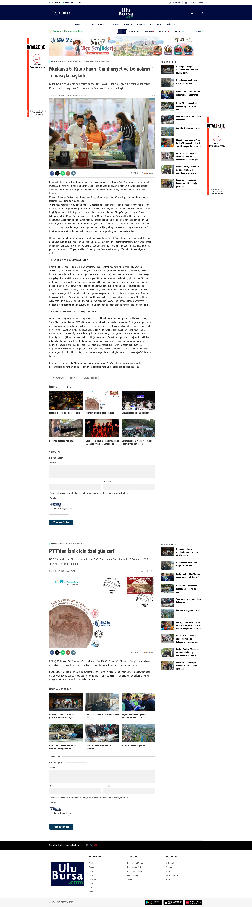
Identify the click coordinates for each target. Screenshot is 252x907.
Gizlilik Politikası (172, 875)
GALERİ (56, 3)
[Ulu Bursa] (126, 18)
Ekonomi (101, 24)
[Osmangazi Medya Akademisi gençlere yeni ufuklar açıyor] (167, 73)
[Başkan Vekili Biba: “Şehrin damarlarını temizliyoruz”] (167, 98)
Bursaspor (89, 24)
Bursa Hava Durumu (134, 871)
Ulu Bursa (92, 879)
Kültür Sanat (114, 24)
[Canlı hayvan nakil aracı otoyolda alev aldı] (167, 87)
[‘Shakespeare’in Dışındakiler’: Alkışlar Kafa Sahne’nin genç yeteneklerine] (102, 428)
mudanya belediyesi (90, 378)
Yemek (158, 24)
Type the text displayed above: (61, 509)
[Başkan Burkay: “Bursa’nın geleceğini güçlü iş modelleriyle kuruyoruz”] (167, 173)
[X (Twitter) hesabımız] (55, 13)
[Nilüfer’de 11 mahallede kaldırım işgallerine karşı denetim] (167, 110)
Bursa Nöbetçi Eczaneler (134, 24)
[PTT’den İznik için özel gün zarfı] (102, 400)
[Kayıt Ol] (192, 13)
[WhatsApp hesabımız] (68, 13)
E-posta (107, 482)
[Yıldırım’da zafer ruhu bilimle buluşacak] (167, 123)
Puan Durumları (133, 875)
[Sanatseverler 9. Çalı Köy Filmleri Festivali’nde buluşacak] (138, 428)
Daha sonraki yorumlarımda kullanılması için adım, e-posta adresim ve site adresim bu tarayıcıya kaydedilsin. (90, 493)
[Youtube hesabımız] (64, 13)
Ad (51, 482)
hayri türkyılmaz (58, 378)
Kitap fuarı (74, 378)
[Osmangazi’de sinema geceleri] (138, 400)
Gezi (150, 24)
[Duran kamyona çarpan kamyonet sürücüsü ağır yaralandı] (167, 187)
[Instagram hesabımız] (60, 13)
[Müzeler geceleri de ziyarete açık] (66, 400)
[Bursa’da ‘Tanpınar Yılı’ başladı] (66, 428)
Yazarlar (169, 867)
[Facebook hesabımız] (51, 13)
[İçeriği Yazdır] (73, 173)
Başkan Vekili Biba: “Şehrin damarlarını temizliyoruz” (72, 31)
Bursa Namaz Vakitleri (135, 867)
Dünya (91, 883)
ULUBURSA (170, 863)
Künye (168, 871)
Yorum (53, 463)
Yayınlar (130, 879)
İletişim (168, 879)
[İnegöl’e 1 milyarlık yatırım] (167, 135)
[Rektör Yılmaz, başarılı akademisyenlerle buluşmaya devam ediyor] (167, 160)
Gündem (92, 863)
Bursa (77, 24)
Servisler (169, 24)
